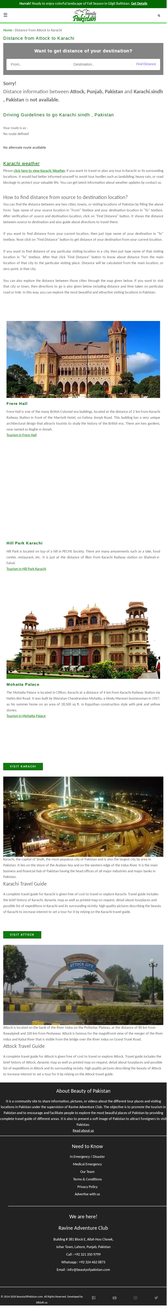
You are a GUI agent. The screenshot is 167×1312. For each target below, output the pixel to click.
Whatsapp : (83, 1262)
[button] (160, 15)
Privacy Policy (87, 1187)
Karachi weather (21, 163)
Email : (83, 1270)
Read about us (83, 1131)
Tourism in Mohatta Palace (26, 716)
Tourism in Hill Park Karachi (26, 569)
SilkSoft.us (41, 1302)
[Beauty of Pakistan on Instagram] (135, 1299)
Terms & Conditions (87, 1179)
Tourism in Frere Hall (22, 435)
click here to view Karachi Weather (39, 171)
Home (7, 30)
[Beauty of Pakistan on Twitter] (156, 1299)
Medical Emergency (87, 1164)
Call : (83, 1255)
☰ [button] (5, 15)
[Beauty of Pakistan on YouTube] (115, 1299)
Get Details (139, 4)
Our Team (87, 1172)
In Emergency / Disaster (87, 1157)
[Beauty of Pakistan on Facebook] (94, 1299)
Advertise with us (87, 1194)
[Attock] (83, 985)
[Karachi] (83, 817)
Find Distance (146, 64)
